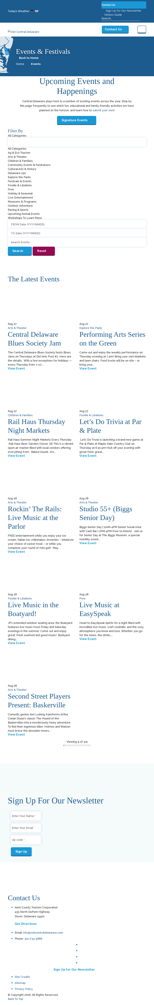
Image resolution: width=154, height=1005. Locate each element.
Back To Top (15, 998)
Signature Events (75, 120)
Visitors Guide (113, 14)
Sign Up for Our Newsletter (123, 10)
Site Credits (22, 977)
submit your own (103, 110)
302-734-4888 (33, 938)
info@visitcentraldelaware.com (43, 932)
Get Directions (26, 924)
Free (82, 598)
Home (20, 64)
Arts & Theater (17, 328)
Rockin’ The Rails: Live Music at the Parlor (35, 517)
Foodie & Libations (91, 415)
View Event (16, 368)
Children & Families (20, 415)
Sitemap (20, 982)
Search (17, 251)
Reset (41, 251)
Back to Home (28, 58)
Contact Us (109, 4)
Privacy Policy (24, 989)
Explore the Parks (90, 328)
